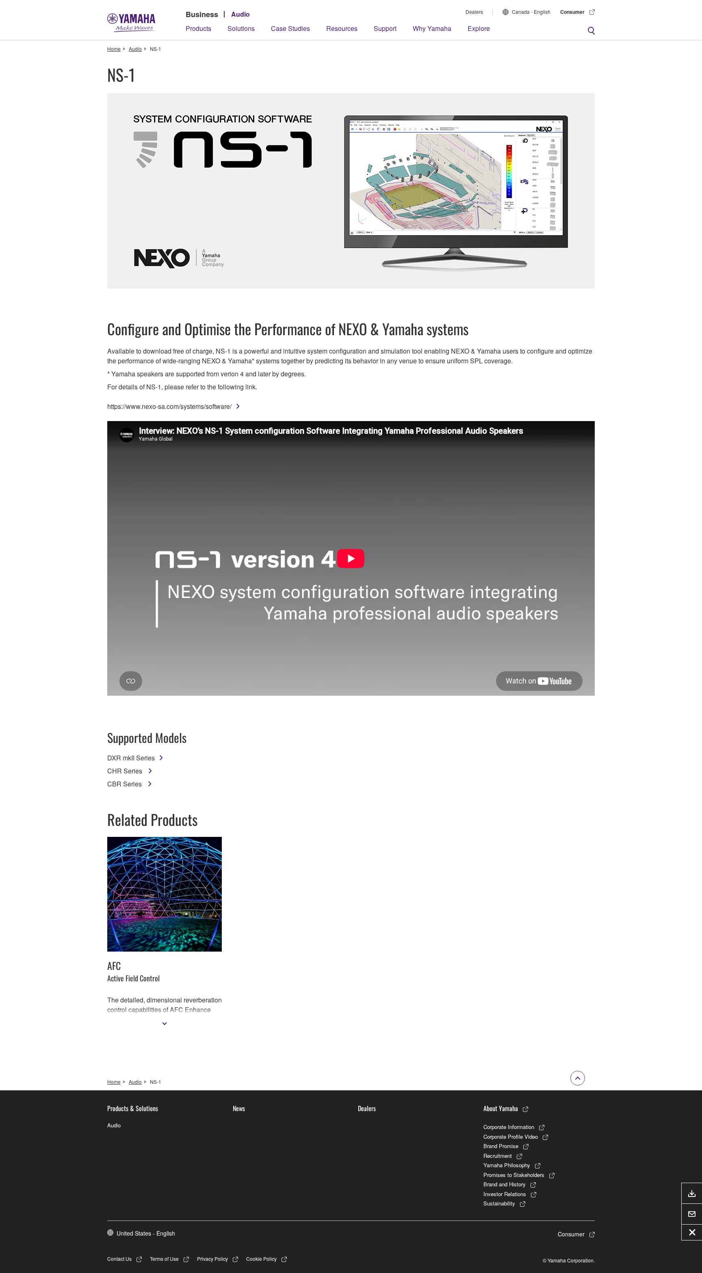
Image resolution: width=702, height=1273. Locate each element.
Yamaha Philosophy (506, 1165)
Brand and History (504, 1184)
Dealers (474, 11)
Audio (240, 14)
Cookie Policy (261, 1258)
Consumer (572, 11)
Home (114, 48)
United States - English (146, 1233)
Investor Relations (504, 1194)
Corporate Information (508, 1127)
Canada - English (531, 11)
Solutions (241, 28)
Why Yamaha (432, 28)
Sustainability (499, 1203)
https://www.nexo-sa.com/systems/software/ (169, 406)
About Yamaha (500, 1108)
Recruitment (497, 1155)
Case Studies (290, 28)
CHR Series (125, 770)
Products (198, 28)
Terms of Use (164, 1258)
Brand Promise (500, 1146)
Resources (342, 28)
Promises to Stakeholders (513, 1175)
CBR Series (125, 783)
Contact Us (119, 1258)
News (239, 1108)
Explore (479, 28)
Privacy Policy (212, 1258)
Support (385, 28)
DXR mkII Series (131, 757)
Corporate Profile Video (510, 1136)
